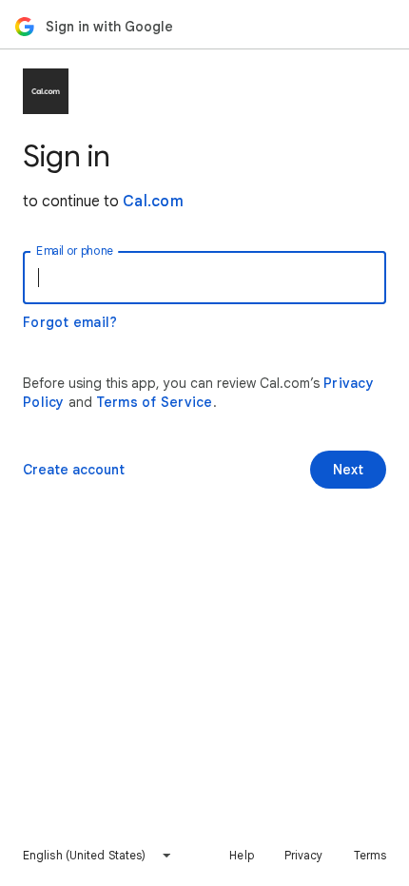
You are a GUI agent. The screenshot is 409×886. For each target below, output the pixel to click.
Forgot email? (70, 322)
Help (241, 855)
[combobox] (97, 855)
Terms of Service (154, 402)
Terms (370, 855)
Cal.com (153, 201)
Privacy (303, 855)
